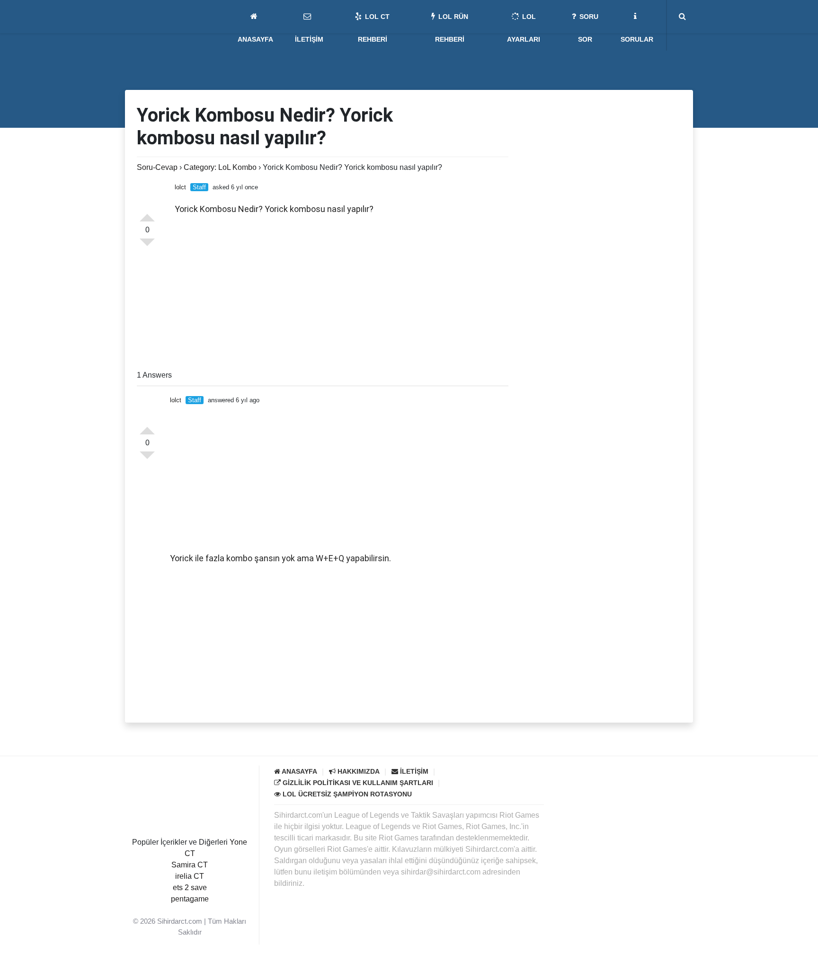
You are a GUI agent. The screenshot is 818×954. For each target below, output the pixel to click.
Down (147, 246)
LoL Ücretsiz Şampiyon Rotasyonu (346, 794)
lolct (180, 187)
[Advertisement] (341, 294)
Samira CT (189, 865)
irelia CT (189, 876)
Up (147, 213)
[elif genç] (189, 910)
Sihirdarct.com (179, 921)
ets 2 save (190, 887)
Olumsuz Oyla (147, 459)
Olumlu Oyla (147, 426)
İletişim (413, 771)
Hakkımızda (358, 771)
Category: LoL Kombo (220, 167)
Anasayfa (298, 771)
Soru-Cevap (157, 167)
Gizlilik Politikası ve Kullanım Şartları (357, 782)
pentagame (190, 899)
